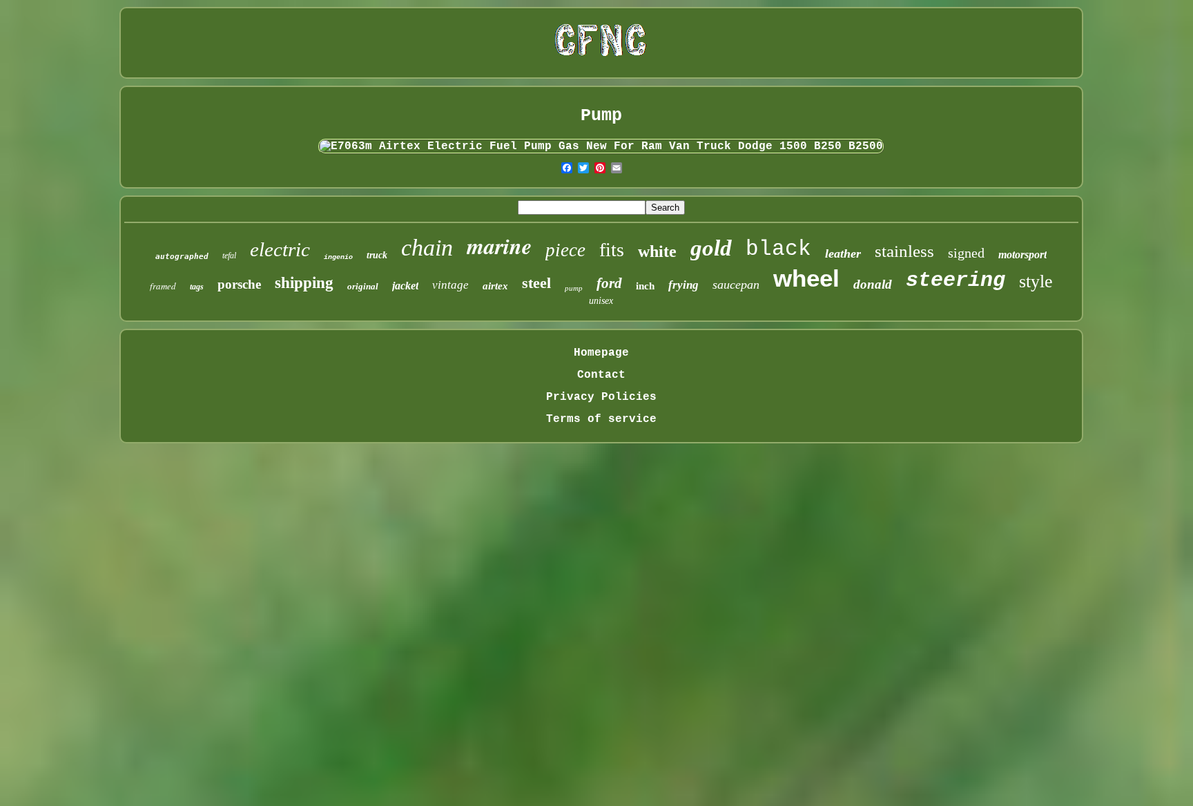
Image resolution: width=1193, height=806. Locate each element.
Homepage (601, 353)
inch (645, 285)
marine (499, 245)
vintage (450, 284)
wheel (806, 278)
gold (711, 248)
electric (280, 249)
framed (163, 286)
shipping (304, 282)
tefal (229, 255)
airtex (495, 285)
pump (574, 288)
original (362, 286)
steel (536, 282)
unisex (601, 301)
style (1036, 281)
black (778, 249)
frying (683, 284)
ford (609, 283)
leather (843, 253)
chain (427, 247)
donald (872, 284)
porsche (239, 284)
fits (611, 249)
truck (377, 255)
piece (565, 250)
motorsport (1022, 254)
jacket (405, 285)
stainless (904, 251)
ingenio (338, 257)
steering (955, 280)
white (657, 251)
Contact (601, 375)
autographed (181, 256)
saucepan (735, 284)
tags (197, 286)
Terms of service (601, 419)
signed (966, 252)
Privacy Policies (601, 397)
